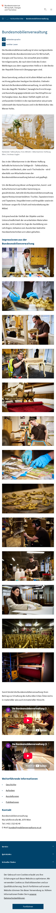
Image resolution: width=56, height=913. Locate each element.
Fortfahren (28, 906)
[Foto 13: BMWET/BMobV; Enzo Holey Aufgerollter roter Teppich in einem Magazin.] (28, 667)
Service (5, 846)
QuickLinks (6, 854)
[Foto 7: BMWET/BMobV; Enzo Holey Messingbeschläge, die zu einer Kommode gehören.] (28, 465)
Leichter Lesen (12, 44)
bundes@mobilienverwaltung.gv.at (25, 827)
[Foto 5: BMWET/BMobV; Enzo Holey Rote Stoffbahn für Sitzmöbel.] (28, 397)
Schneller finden (9, 862)
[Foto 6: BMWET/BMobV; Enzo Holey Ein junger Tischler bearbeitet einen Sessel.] (28, 431)
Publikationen (12, 802)
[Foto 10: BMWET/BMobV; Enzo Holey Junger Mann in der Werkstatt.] (28, 566)
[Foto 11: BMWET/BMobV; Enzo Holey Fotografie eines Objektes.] (28, 600)
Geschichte (11, 784)
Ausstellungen (12, 796)
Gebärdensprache (13, 39)
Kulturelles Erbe (17, 18)
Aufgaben (10, 790)
